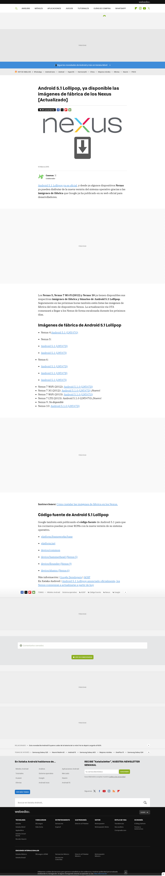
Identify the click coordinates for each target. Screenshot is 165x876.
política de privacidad (117, 777)
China (92, 72)
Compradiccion (120, 830)
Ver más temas (22, 792)
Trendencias (119, 823)
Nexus (107, 592)
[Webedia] (144, 1)
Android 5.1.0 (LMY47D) (78, 386)
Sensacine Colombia (59, 858)
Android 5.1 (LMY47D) (54, 346)
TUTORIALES (83, 8)
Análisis (42, 769)
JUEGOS (69, 8)
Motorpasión (99, 823)
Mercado (65, 773)
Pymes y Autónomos (138, 828)
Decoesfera (119, 827)
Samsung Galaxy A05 (88, 752)
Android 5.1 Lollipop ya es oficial (57, 185)
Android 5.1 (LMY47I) (54, 352)
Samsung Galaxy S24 (135, 752)
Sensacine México (62, 854)
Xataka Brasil (20, 857)
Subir (143, 812)
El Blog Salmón (140, 823)
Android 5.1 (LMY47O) (64, 332)
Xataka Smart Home (21, 834)
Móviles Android (53, 592)
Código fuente (95, 592)
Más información (100, 873)
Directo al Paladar (82, 823)
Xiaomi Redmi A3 (58, 752)
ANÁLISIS (26, 8)
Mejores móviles (104, 72)
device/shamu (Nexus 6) (55, 570)
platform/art (48, 543)
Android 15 (72, 752)
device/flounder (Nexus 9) (56, 563)
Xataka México (21, 854)
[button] (51, 175)
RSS (114, 791)
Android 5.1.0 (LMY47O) (78, 394)
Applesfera (20, 830)
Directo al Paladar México (82, 855)
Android (61, 72)
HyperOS (71, 72)
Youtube (144, 8)
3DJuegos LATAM (41, 854)
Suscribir (124, 771)
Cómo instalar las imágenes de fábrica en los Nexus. (87, 504)
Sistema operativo (69, 592)
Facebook (58, 109)
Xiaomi (125, 72)
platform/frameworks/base (57, 536)
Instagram (140, 8)
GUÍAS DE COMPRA (102, 8)
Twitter (148, 8)
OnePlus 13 (120, 752)
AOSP (87, 577)
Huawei (19, 778)
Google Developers (71, 577)
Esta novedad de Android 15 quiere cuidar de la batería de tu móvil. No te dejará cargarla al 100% (65, 745)
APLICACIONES (54, 8)
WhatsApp (38, 72)
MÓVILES (39, 8)
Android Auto (50, 72)
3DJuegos (39, 823)
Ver (83, 657)
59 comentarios (48, 110)
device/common (50, 550)
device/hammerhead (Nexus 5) (59, 557)
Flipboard (136, 8)
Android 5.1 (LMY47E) (54, 373)
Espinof (58, 827)
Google (117, 592)
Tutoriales (20, 773)
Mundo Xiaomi (21, 839)
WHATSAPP (120, 8)
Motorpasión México (99, 855)
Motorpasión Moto (102, 827)
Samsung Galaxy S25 (40, 752)
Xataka (18, 823)
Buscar (145, 802)
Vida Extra (39, 827)
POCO (134, 72)
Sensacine (59, 823)
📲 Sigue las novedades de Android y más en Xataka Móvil (80, 65)
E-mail (69, 109)
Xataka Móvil (20, 827)
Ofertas (116, 72)
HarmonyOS (82, 72)
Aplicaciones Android (70, 769)
